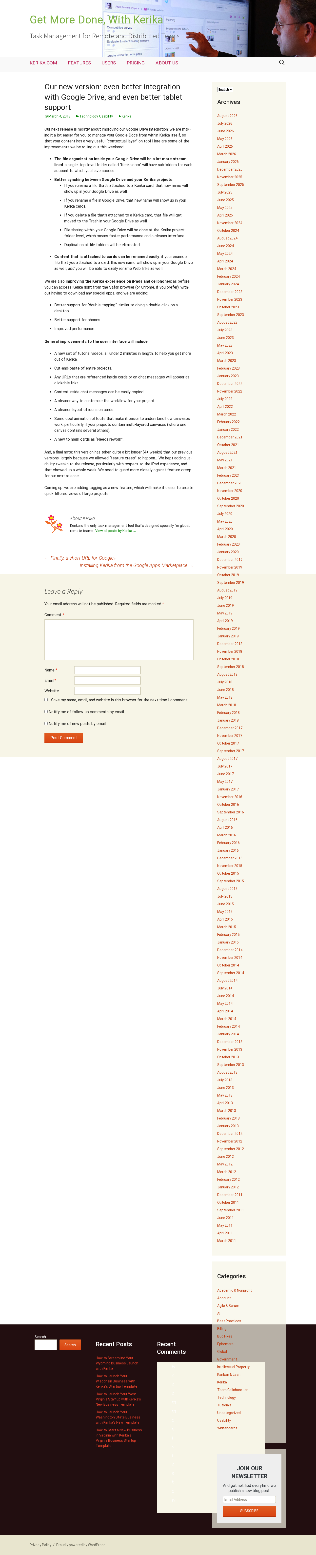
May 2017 (225, 782)
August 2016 (227, 820)
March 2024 (226, 269)
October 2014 (228, 965)
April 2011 (225, 1233)
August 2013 (227, 1072)
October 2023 (228, 307)
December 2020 (229, 483)
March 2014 (226, 1019)
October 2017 (228, 743)
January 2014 (228, 1034)
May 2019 (225, 613)
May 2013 (225, 1095)
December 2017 (229, 728)
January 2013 (228, 1126)
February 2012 (228, 1179)
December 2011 (229, 1195)
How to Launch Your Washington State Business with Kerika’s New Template (118, 1417)
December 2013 (229, 1042)
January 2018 (228, 720)
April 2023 (225, 353)
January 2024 (228, 284)
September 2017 (230, 751)
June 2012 (225, 1157)
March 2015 (226, 927)
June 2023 (225, 338)
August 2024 (227, 238)
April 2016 (225, 827)
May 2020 (225, 521)
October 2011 (228, 1202)
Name (50, 670)
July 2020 (224, 514)
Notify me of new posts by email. (77, 723)
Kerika (126, 116)
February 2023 (228, 368)
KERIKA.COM (43, 63)
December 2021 (229, 437)
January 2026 (228, 162)
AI (218, 1313)
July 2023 (224, 330)
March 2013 (226, 1111)
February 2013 (228, 1118)
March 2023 (226, 361)
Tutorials (224, 1405)
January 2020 (228, 552)
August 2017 (227, 759)
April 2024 (225, 261)
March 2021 (226, 468)
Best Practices (229, 1321)
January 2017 (228, 789)
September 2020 (230, 506)
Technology (88, 116)
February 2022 (228, 422)
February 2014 (228, 1026)
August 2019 (227, 590)
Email (50, 680)
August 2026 (227, 116)
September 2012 (230, 1149)
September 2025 (230, 185)
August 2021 (227, 452)
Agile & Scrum (228, 1306)
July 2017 (224, 766)
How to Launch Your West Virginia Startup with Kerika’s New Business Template (118, 1399)
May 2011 (225, 1225)
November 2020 (229, 491)
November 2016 (229, 797)
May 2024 (225, 254)
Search (40, 1337)
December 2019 (229, 560)
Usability (106, 116)
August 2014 (227, 981)
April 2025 (225, 215)
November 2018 (229, 651)
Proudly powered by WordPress (80, 1545)
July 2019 (224, 598)
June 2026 (225, 131)
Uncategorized (229, 1413)
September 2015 (230, 881)
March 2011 (226, 1241)
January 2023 (228, 376)
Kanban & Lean (228, 1375)
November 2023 (229, 299)
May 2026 (225, 139)
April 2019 (225, 621)
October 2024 (228, 231)
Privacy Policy (40, 1545)
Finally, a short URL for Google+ (80, 558)
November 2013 (229, 1049)
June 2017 (225, 774)
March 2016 (226, 835)
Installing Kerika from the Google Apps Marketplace (137, 565)
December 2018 (229, 644)
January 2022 (228, 430)
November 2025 (229, 177)
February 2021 (228, 475)
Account (224, 1298)
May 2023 (225, 345)
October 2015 (228, 873)
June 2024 (225, 246)
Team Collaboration (232, 1390)
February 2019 (228, 628)
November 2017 (229, 736)
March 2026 (226, 154)
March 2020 (226, 537)
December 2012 (229, 1134)
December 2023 (229, 292)
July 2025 (224, 192)
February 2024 (228, 276)
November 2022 (229, 391)
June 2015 (225, 904)
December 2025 (229, 169)
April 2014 (225, 1011)
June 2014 (225, 996)
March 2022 (226, 414)
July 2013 (224, 1080)
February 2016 (228, 843)
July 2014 (224, 988)
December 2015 (229, 858)
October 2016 (228, 805)
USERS (109, 63)
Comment (54, 614)
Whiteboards (227, 1428)
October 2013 (228, 1057)
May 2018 (225, 697)
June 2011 (225, 1218)
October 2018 (228, 659)
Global (222, 1352)
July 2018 (224, 682)
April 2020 (225, 529)
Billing (221, 1329)
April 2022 (225, 407)
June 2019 (225, 606)
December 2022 (229, 384)
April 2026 (225, 146)
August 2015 (227, 889)
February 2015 (228, 935)
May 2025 (225, 208)
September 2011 (230, 1210)
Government (227, 1359)
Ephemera (225, 1344)
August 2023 (227, 322)
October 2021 (228, 445)
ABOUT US (167, 63)
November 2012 (229, 1141)
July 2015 (224, 896)
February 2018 (228, 713)
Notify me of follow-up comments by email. (87, 711)
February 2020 (228, 544)
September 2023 (230, 315)
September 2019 (230, 583)
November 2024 (229, 223)
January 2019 (228, 636)
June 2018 (225, 690)
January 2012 (228, 1187)
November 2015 (229, 866)
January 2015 (228, 942)
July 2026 (224, 123)
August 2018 (227, 674)
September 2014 (230, 973)
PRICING (136, 63)
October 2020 (228, 498)
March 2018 (226, 705)
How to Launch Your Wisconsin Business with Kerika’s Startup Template (116, 1381)
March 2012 (226, 1172)
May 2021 (225, 460)
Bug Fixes (224, 1336)
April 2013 (225, 1103)
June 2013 (225, 1088)
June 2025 (225, 200)
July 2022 (224, 399)
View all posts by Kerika (115, 531)
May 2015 (225, 912)
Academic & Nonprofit (234, 1290)
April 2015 (225, 919)
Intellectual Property (233, 1367)
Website (51, 691)
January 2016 (228, 850)
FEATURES (79, 63)
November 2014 (229, 958)
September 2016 (230, 812)
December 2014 (229, 950)
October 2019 (228, 575)
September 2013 (230, 1065)
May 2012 (225, 1164)
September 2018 (230, 667)
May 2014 (225, 1003)
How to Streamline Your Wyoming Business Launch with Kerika (117, 1363)
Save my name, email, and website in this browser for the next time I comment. (119, 700)
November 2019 (229, 567)
